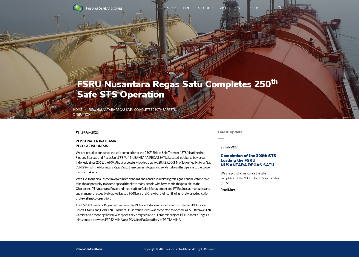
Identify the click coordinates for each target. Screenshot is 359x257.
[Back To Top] (348, 235)
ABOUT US (204, 8)
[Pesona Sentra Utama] (97, 8)
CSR (239, 8)
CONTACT (256, 8)
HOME (186, 8)
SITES (170, 8)
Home (78, 110)
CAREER (223, 8)
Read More (228, 190)
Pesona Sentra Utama (89, 249)
